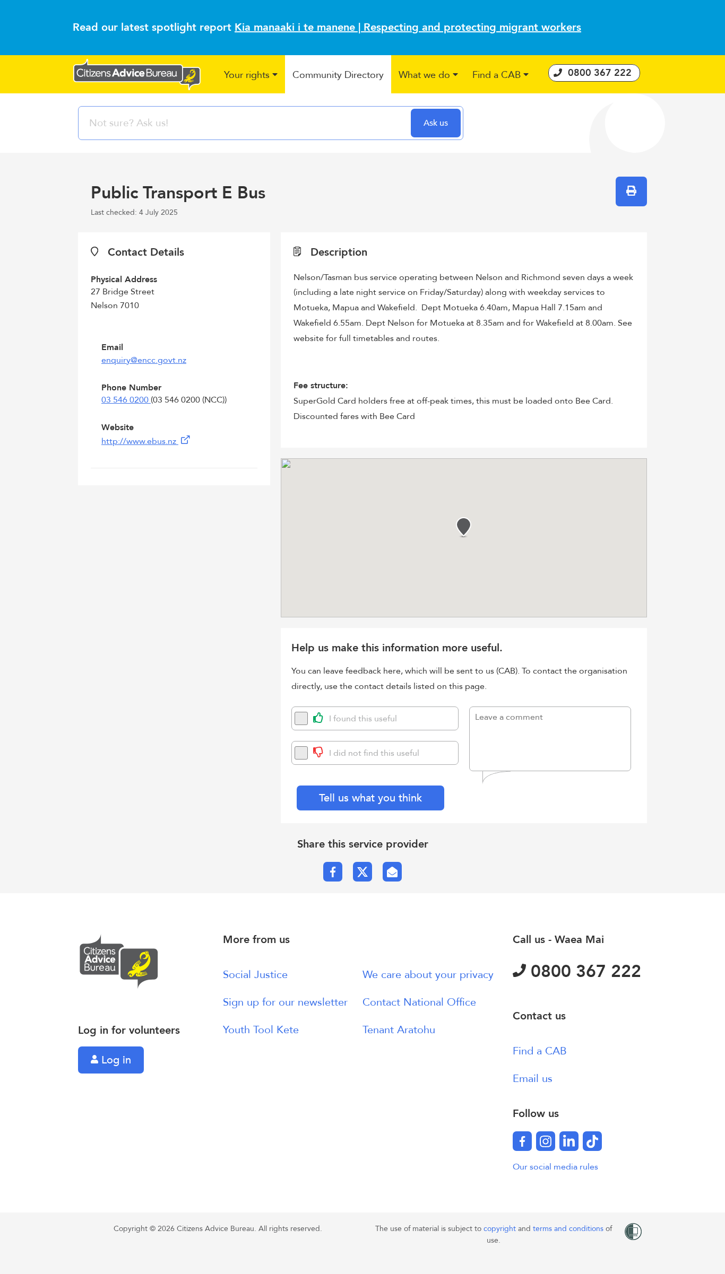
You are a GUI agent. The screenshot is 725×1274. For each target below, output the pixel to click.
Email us (533, 1078)
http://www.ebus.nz (139, 441)
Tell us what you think (370, 798)
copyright (501, 1229)
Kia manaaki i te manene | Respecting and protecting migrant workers (408, 27)
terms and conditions (569, 1229)
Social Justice (255, 974)
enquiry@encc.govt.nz (143, 360)
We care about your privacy (428, 974)
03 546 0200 (126, 400)
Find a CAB (540, 1051)
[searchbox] (246, 123)
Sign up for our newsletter (285, 1002)
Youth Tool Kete (261, 1030)
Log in (114, 1060)
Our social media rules (555, 1167)
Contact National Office (419, 1002)
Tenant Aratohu (398, 1030)
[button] (251, 75)
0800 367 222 (583, 971)
